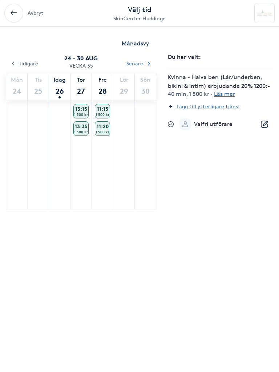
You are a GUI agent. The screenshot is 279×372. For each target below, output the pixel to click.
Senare (134, 63)
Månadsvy (135, 43)
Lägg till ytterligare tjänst (208, 106)
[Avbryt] (13, 13)
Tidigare (28, 63)
